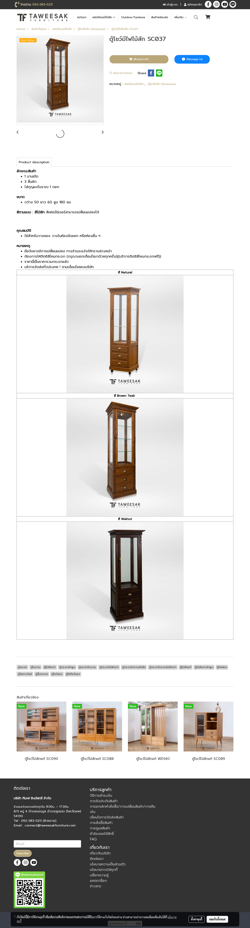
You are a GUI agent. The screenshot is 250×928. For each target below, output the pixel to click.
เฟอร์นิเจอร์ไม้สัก (102, 17)
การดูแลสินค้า (100, 828)
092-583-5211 (42, 4)
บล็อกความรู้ (99, 875)
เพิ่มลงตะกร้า (140, 59)
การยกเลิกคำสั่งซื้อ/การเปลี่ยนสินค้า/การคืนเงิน (122, 809)
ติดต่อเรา (97, 858)
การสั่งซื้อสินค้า (101, 822)
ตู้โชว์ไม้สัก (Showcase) (162, 84)
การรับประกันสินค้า (104, 801)
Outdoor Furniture (133, 17)
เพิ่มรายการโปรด (122, 73)
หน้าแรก (81, 17)
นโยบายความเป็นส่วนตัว (108, 864)
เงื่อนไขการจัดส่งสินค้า (107, 817)
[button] (196, 17)
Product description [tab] (34, 162)
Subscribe (22, 853)
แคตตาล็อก (98, 880)
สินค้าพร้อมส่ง (159, 17)
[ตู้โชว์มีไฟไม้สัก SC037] (60, 80)
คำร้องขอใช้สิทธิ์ (102, 833)
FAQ (93, 839)
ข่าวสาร (95, 886)
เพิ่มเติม (179, 17)
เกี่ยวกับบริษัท (100, 853)
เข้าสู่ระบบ (172, 5)
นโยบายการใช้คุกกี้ (104, 869)
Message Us (194, 59)
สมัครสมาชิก (194, 5)
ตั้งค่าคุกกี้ (196, 919)
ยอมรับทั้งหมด (217, 919)
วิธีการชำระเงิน (101, 795)
